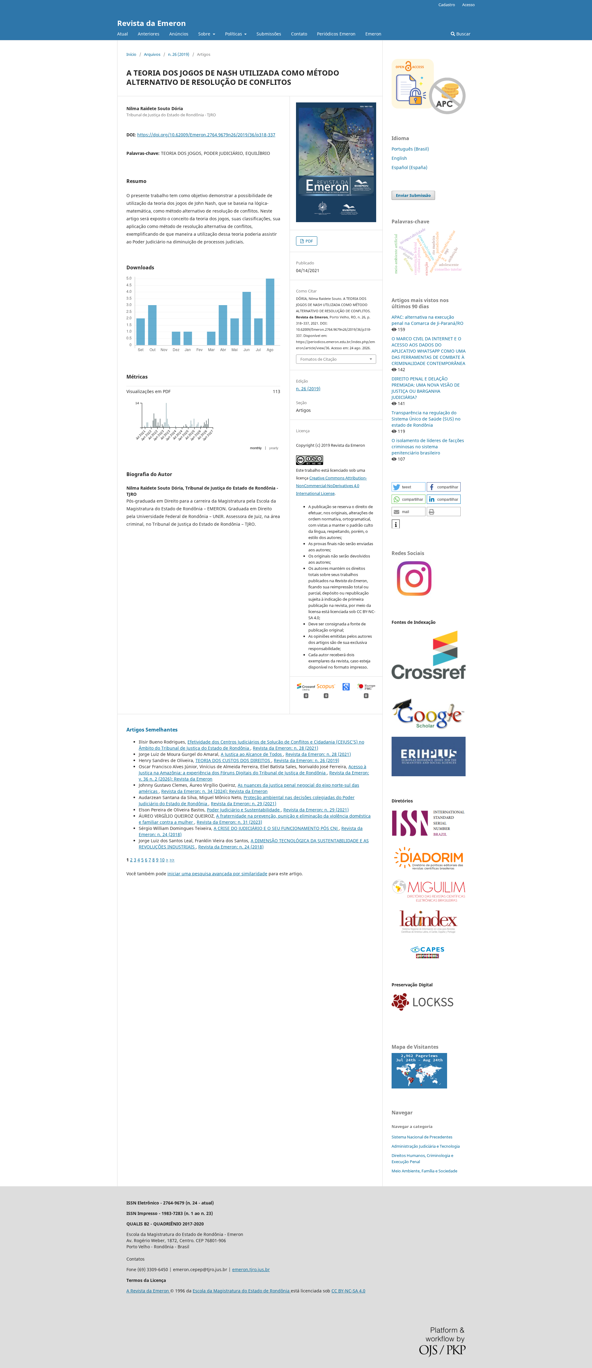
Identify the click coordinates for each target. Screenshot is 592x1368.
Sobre (205, 34)
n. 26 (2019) (178, 54)
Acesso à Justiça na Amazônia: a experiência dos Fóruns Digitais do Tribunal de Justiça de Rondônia (252, 770)
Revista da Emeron (151, 23)
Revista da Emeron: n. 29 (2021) (243, 803)
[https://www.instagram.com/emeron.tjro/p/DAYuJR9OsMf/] (413, 596)
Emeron (373, 34)
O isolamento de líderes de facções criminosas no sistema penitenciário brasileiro (428, 446)
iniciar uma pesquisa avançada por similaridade (217, 874)
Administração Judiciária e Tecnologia (426, 1146)
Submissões (269, 34)
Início (131, 54)
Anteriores (148, 34)
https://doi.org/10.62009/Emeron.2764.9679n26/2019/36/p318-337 (206, 135)
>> (172, 860)
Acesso (468, 4)
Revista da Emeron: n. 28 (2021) (285, 748)
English (399, 158)
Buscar (463, 34)
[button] (409, 486)
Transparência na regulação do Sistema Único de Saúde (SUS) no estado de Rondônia (426, 419)
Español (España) (409, 167)
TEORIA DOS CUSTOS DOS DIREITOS (233, 760)
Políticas (234, 34)
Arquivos (152, 54)
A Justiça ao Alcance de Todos (252, 754)
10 (162, 860)
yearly (273, 448)
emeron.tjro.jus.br (251, 1269)
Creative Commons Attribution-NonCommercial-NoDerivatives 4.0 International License (331, 485)
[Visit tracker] (419, 1087)
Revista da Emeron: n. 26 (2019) (306, 760)
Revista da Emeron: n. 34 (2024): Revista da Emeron (214, 791)
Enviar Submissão (413, 195)
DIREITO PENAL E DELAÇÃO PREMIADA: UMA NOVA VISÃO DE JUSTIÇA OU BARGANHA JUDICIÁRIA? (426, 388)
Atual (122, 34)
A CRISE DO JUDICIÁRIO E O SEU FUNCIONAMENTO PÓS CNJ (276, 828)
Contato (299, 34)
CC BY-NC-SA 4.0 (348, 1291)
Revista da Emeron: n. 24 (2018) (231, 847)
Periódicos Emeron (336, 34)
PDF (309, 241)
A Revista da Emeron (148, 1291)
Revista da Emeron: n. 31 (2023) (229, 822)
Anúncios (178, 34)
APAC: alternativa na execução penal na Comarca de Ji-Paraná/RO (427, 320)
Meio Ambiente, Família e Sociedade (424, 1171)
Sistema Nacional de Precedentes (422, 1137)
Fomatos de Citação (318, 359)
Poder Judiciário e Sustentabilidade (244, 810)
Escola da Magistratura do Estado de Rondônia (242, 1291)
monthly (256, 448)
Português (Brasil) (410, 149)
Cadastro (446, 4)
